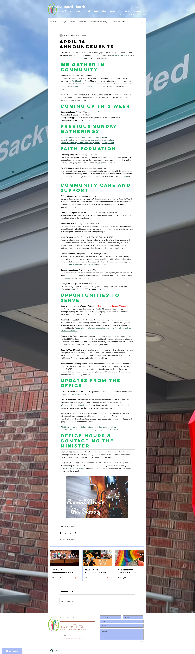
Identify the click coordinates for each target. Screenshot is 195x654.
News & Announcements (78, 22)
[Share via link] (75, 533)
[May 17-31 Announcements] (97, 558)
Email (80, 625)
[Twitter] (65, 635)
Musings (63, 22)
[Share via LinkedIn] (70, 533)
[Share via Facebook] (60, 533)
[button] (142, 22)
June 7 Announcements (63, 571)
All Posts (53, 22)
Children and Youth (118, 22)
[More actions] (133, 35)
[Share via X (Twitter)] (65, 533)
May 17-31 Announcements (96, 571)
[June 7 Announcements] (64, 558)
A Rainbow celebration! (128, 571)
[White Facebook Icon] (61, 635)
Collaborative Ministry (99, 22)
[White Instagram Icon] (68, 635)
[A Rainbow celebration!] (129, 558)
